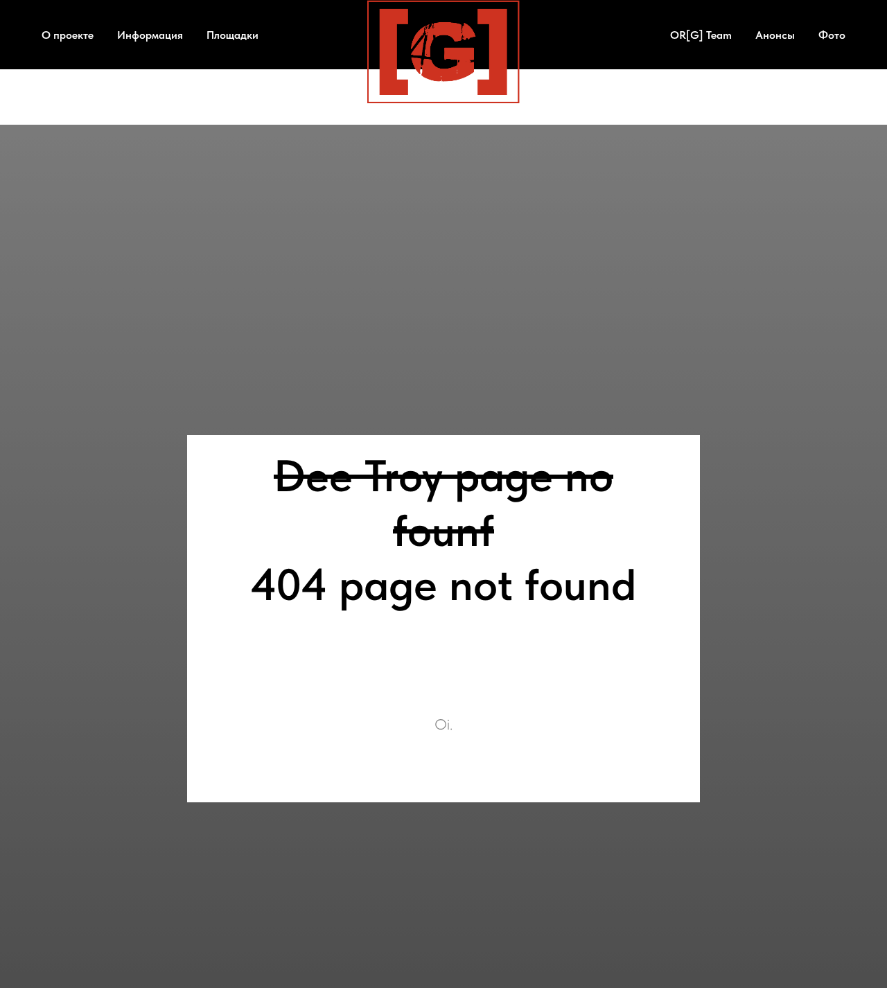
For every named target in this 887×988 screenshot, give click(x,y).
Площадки (232, 35)
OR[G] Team (701, 35)
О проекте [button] (68, 35)
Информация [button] (150, 35)
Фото (831, 35)
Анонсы (775, 35)
